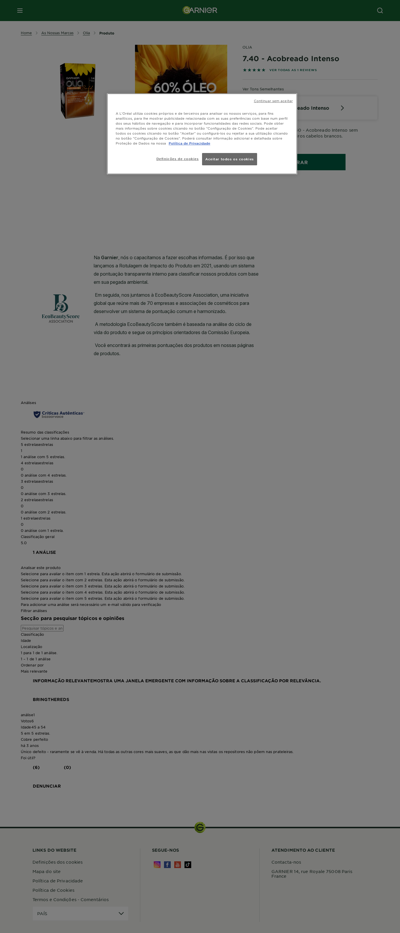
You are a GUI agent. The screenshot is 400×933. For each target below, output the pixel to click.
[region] (202, 133)
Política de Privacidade (189, 143)
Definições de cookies (177, 159)
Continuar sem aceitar (273, 101)
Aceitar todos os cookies (229, 159)
